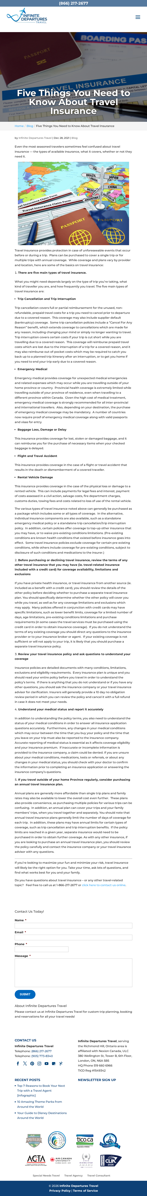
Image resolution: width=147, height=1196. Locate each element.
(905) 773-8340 (42, 1056)
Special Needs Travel (46, 1175)
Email (20, 932)
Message (23, 956)
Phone (21, 944)
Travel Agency (73, 1175)
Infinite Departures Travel (35, 138)
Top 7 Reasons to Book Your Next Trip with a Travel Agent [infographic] (41, 1090)
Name (20, 920)
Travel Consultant (98, 1175)
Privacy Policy (60, 1190)
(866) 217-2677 (41, 1051)
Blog (75, 138)
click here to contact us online (103, 885)
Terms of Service (85, 1190)
